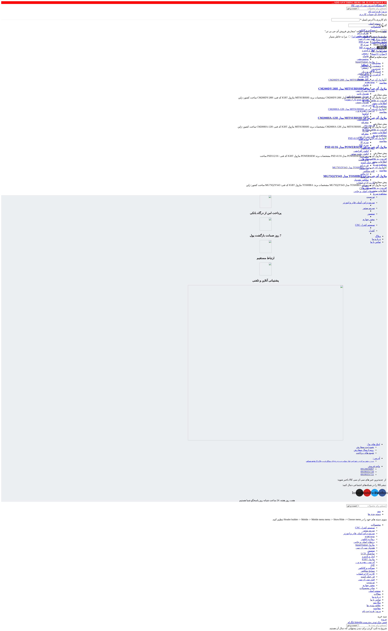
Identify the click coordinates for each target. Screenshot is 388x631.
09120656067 (367, 469)
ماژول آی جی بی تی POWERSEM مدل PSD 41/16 (356, 147)
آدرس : (376, 458)
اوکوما (365, 113)
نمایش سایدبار (380, 42)
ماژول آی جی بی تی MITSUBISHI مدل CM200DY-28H (352, 88)
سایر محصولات (367, 588)
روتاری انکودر (368, 539)
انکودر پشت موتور (360, 154)
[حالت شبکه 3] (381, 48)
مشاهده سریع (380, 106)
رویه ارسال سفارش (364, 450)
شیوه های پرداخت (365, 453)
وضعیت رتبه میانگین (370, 66)
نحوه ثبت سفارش (365, 447)
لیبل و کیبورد (368, 50)
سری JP (364, 44)
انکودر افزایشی (361, 151)
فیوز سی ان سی (366, 39)
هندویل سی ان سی (365, 90)
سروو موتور (369, 208)
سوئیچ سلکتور (368, 571)
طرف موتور (362, 36)
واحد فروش (374, 466)
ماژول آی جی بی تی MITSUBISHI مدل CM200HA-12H (352, 117)
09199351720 (367, 471)
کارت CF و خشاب (365, 182)
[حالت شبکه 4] (378, 48)
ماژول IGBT (368, 559)
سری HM (364, 41)
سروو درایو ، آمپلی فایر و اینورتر (359, 202)
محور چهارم (369, 219)
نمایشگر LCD (368, 553)
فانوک (366, 56)
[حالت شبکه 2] (385, 48)
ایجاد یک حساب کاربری (370, 14)
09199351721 (367, 474)
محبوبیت (376, 63)
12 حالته (364, 174)
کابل (372, 565)
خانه (384, 31)
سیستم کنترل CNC (365, 225)
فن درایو (364, 165)
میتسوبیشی (363, 59)
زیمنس (365, 53)
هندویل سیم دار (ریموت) (357, 99)
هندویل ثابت (363, 93)
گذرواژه (382, 25)
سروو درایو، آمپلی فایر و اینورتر (359, 533)
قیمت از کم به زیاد (371, 71)
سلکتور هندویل (361, 179)
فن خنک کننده (368, 162)
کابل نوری (364, 76)
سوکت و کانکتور (366, 568)
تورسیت (370, 197)
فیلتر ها (383, 51)
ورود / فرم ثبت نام (371, 611)
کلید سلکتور (369, 171)
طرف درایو (363, 33)
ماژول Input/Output (365, 62)
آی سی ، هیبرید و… (365, 110)
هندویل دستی (362, 102)
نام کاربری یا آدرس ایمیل (373, 19)
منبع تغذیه (370, 82)
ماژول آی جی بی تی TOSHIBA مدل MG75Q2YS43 (355, 176)
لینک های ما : (373, 444)
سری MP (364, 47)
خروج (384, 619)
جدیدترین (376, 68)
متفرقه (365, 122)
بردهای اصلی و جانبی (364, 191)
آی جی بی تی (368, 105)
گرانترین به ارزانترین (370, 74)
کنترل (372, 230)
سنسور (371, 213)
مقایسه (377, 608)
